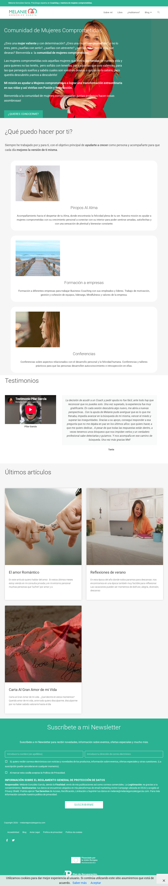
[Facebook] (7, 840)
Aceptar (96, 883)
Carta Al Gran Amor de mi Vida (33, 690)
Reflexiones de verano (108, 572)
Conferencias (84, 354)
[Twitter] (13, 840)
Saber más (80, 883)
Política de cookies (74, 832)
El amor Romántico (24, 572)
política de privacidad (46, 794)
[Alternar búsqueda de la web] (158, 12)
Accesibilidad (13, 832)
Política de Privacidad (54, 772)
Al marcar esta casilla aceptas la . (37, 772)
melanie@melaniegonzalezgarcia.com (129, 791)
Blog (24, 832)
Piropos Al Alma (84, 207)
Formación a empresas (84, 282)
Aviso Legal (35, 832)
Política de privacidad (52, 832)
